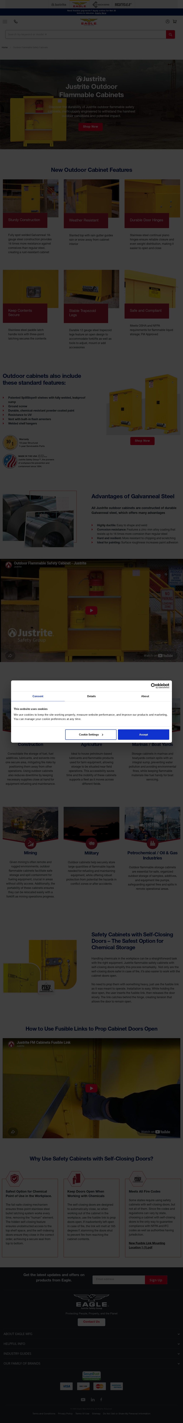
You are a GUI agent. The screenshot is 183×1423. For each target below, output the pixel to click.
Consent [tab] (38, 696)
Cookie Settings (89, 734)
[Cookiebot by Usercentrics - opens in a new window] (153, 686)
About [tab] (145, 696)
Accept (143, 734)
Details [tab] (91, 696)
